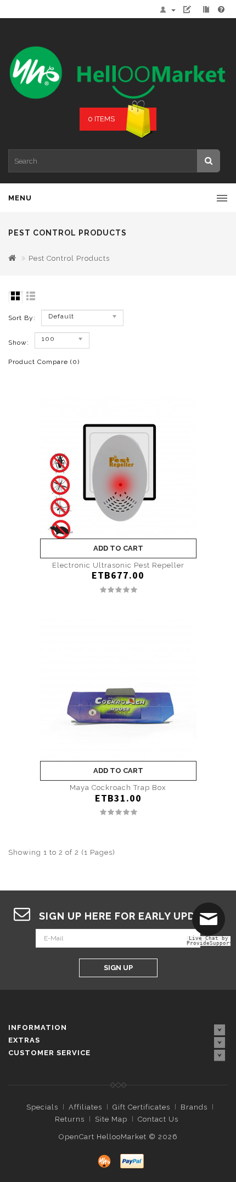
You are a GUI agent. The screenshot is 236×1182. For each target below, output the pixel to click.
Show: (18, 342)
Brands (194, 1107)
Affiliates (85, 1107)
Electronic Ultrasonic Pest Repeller (118, 565)
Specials (42, 1107)
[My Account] (170, 9)
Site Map (111, 1119)
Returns (70, 1119)
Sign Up (118, 967)
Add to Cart (118, 548)
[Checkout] (207, 9)
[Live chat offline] (211, 924)
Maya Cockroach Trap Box (118, 787)
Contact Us (158, 1119)
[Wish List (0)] (191, 9)
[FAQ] (221, 9)
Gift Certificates (141, 1107)
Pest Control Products (69, 258)
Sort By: (22, 318)
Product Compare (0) (44, 362)
